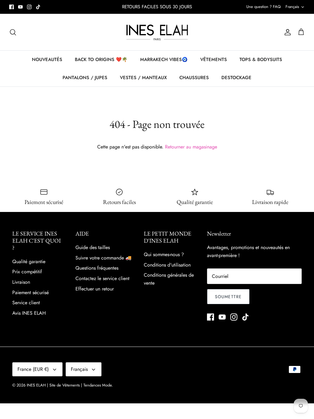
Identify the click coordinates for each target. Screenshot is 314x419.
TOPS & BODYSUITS (260, 59)
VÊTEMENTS (213, 59)
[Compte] (286, 32)
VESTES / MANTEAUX (143, 77)
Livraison (21, 282)
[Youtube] (20, 7)
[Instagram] (29, 7)
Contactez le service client (102, 278)
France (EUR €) (33, 369)
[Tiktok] (38, 7)
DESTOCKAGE (236, 77)
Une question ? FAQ (263, 7)
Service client (26, 302)
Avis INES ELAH (29, 313)
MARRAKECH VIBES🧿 (164, 59)
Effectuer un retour (94, 288)
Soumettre (228, 297)
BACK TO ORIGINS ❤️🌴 (101, 59)
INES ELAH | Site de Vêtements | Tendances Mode (69, 385)
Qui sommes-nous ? (164, 254)
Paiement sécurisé (30, 292)
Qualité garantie (28, 261)
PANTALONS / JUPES (85, 77)
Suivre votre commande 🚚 (103, 257)
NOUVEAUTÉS (47, 59)
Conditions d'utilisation (167, 264)
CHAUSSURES (194, 77)
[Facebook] (11, 7)
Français (292, 7)
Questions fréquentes (96, 267)
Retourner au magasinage (191, 146)
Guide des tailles (92, 247)
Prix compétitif (27, 271)
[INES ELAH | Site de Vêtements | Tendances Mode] (157, 32)
